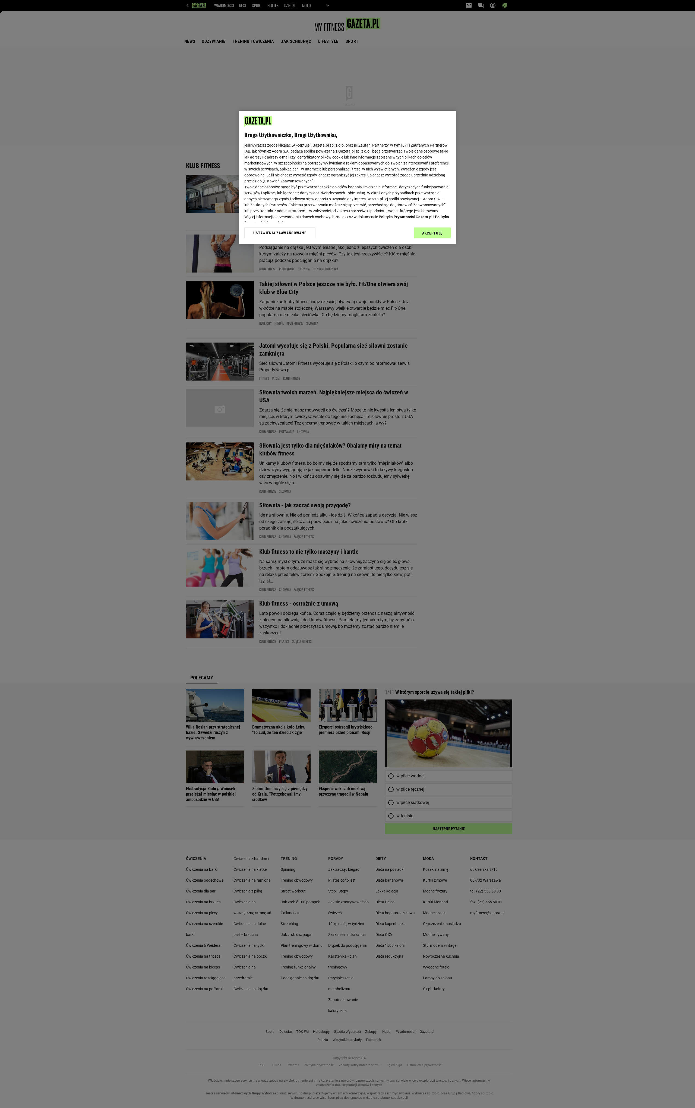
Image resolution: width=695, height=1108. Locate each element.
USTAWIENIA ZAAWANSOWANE (279, 233)
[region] (347, 177)
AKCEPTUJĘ (432, 233)
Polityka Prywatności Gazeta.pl (405, 217)
